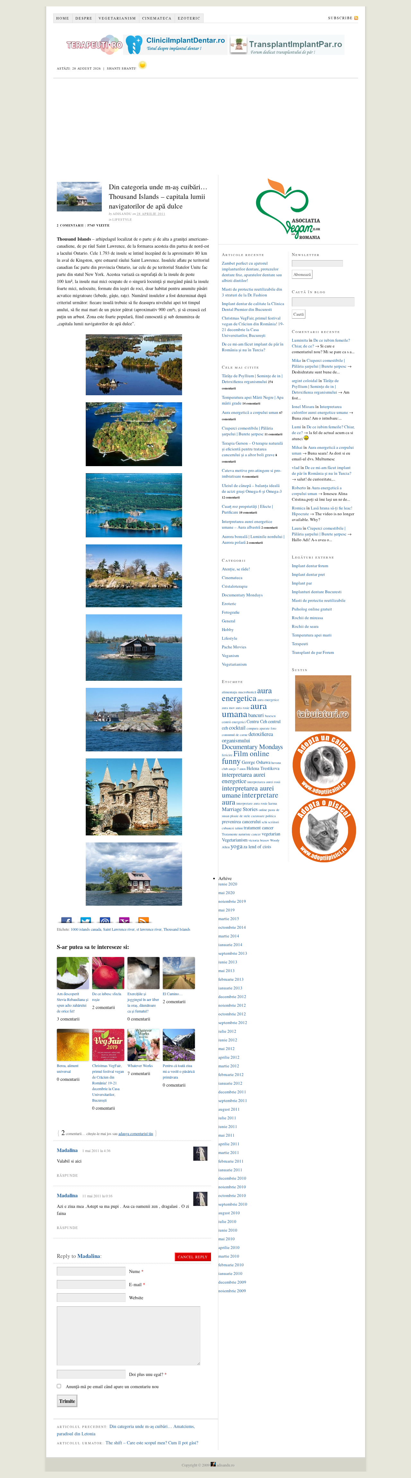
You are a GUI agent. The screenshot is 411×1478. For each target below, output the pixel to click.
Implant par (302, 583)
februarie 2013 (231, 979)
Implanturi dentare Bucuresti (317, 591)
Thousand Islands (176, 929)
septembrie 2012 (232, 1022)
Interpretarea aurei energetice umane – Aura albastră (247, 524)
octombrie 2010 (232, 1195)
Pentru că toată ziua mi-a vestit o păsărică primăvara (179, 1071)
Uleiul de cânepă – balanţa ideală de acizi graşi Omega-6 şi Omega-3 (252, 488)
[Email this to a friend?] (105, 918)
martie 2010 (228, 1256)
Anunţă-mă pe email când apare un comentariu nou (112, 1386)
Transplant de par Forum (313, 652)
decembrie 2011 (232, 1092)
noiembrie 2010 (232, 1187)
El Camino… (173, 993)
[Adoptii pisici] (324, 861)
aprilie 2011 (229, 1144)
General (228, 621)
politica (271, 816)
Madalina (67, 1150)
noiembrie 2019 (232, 901)
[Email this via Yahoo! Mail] (124, 918)
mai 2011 (226, 1135)
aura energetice (268, 699)
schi (264, 822)
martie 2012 (228, 1066)
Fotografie (231, 612)
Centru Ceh (257, 721)
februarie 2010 (231, 1265)
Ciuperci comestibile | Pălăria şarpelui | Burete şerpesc (247, 431)
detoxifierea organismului (247, 737)
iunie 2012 (227, 1040)
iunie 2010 (227, 1230)
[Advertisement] (205, 127)
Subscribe (340, 17)
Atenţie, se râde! (236, 569)
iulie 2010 (227, 1221)
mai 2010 (226, 1239)
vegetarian (271, 834)
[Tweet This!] (85, 918)
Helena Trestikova (263, 768)
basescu (270, 715)
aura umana (244, 709)
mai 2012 (226, 1048)
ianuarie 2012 (230, 1083)
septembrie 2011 (232, 1100)
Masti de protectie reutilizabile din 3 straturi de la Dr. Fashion (252, 292)
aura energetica (247, 693)
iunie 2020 (227, 884)
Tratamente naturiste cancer (241, 834)
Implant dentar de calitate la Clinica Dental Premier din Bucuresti (253, 306)
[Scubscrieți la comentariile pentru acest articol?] (143, 918)
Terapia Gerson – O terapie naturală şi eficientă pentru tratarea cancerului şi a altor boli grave (252, 448)
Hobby (228, 629)
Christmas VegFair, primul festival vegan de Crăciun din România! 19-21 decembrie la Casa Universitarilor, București (108, 1083)
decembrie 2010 (232, 1178)
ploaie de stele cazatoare (247, 816)
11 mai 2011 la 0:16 (97, 1195)
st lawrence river (149, 929)
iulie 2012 (227, 1031)
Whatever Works (140, 1065)
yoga (236, 846)
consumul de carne (235, 734)
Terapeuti (300, 643)
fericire (227, 755)
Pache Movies (234, 647)
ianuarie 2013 (230, 988)
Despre (83, 18)
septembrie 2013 (232, 953)
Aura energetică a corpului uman (250, 412)
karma (272, 803)
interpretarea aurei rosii (263, 782)
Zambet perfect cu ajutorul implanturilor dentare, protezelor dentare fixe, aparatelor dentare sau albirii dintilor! (252, 271)
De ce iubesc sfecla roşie (106, 996)
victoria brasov (259, 840)
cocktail (237, 727)
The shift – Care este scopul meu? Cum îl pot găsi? (152, 1443)
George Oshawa (256, 762)
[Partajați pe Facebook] (66, 918)
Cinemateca (157, 18)
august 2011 (229, 1109)
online (263, 809)
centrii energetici (234, 722)
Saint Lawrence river (119, 929)
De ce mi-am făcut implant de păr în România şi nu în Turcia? (253, 347)
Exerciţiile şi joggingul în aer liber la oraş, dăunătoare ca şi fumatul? (143, 1002)
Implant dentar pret (308, 574)
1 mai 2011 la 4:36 (96, 1150)
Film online (251, 753)
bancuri (256, 715)
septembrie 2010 (232, 1204)
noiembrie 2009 (232, 1291)
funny (231, 760)
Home (62, 18)
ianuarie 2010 (230, 1273)
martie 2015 (228, 918)
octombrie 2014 (232, 927)
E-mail (137, 1284)
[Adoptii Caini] (324, 795)
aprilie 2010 (229, 1247)
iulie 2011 (227, 1118)
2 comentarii (70, 225)
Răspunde (67, 1175)
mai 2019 (226, 910)
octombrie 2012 (232, 1014)
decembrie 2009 (232, 1282)
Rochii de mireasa (307, 617)
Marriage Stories (240, 809)
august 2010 (229, 1213)
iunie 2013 (227, 962)
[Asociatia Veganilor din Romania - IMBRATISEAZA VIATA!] (288, 237)
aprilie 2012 (229, 1057)
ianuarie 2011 (230, 1170)
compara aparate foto (261, 728)
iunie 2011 (227, 1126)
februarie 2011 (231, 1161)
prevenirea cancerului (241, 821)
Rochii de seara (305, 626)
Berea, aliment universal (67, 1068)
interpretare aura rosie (251, 803)
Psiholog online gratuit (312, 609)
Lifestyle (122, 219)
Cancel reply (193, 1256)
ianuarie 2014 (230, 944)
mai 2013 (226, 970)
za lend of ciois (257, 846)
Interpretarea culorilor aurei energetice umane (320, 409)
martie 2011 (228, 1152)
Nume (136, 1271)
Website (136, 1297)
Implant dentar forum (310, 565)
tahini (239, 828)
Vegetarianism (117, 18)
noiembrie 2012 (232, 1005)
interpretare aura (250, 798)
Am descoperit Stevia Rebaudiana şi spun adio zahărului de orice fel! (72, 1002)
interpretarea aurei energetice (243, 777)
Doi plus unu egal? (148, 1374)
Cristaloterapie (235, 586)
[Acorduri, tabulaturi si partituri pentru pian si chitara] (323, 730)
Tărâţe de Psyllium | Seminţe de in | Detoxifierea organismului (252, 378)
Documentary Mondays (242, 595)
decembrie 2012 (232, 996)
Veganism (230, 655)
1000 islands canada (86, 929)
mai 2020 (226, 892)
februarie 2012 (231, 1074)
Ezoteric (189, 18)
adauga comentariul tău (135, 1133)
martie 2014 (228, 936)
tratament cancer (259, 827)
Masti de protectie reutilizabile (318, 600)
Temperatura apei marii (312, 635)
